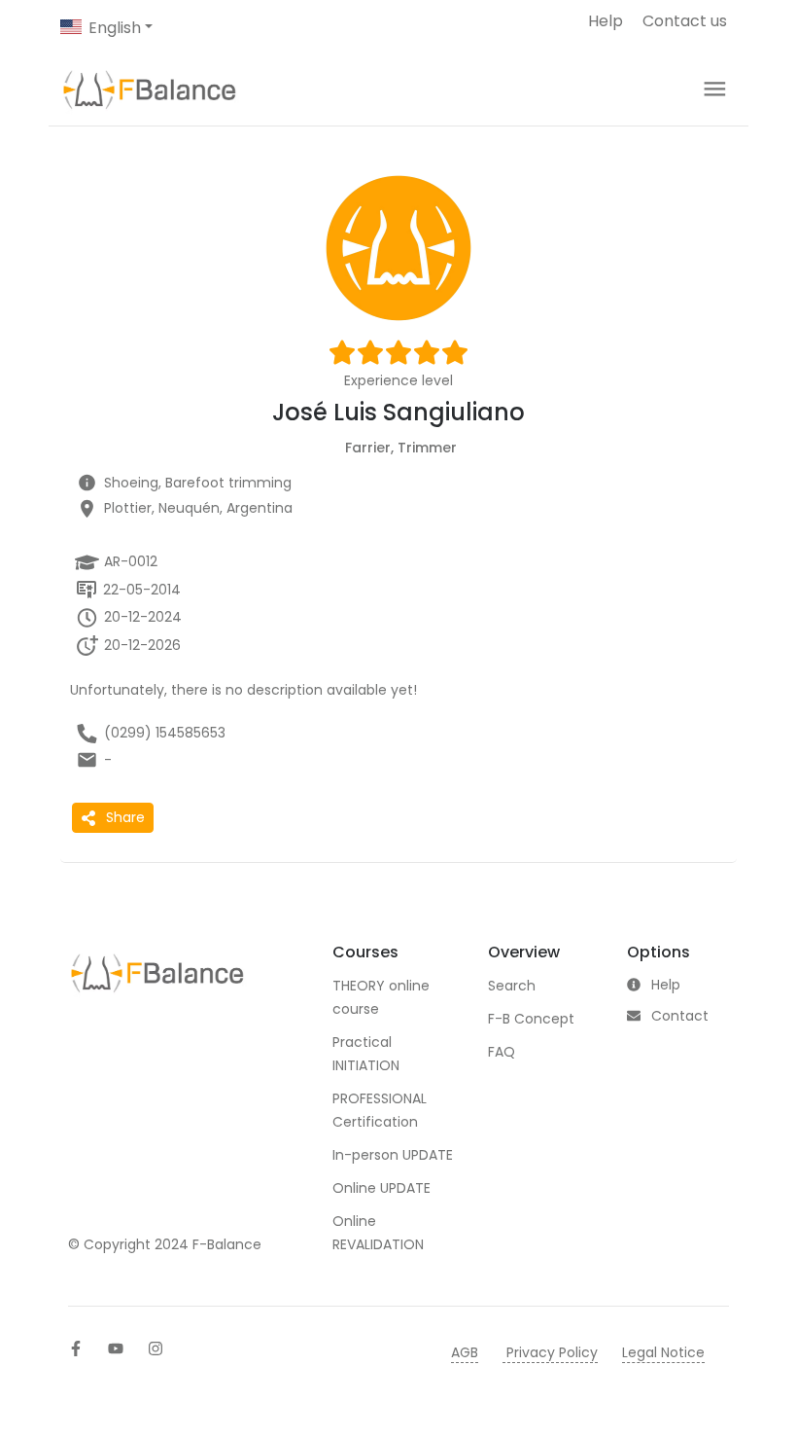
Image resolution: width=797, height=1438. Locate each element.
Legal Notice (663, 1352)
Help (605, 21)
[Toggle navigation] (715, 89)
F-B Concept (531, 1018)
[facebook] (76, 1348)
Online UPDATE (381, 1188)
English (114, 28)
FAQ (501, 1051)
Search (512, 985)
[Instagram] (155, 1348)
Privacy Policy (550, 1352)
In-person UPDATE (392, 1155)
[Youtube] (115, 1348)
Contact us (684, 21)
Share (125, 817)
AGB (464, 1352)
